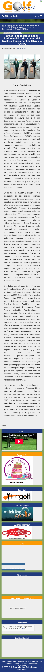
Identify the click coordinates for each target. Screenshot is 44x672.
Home (4, 662)
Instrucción (37, 662)
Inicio (4, 25)
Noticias (11, 25)
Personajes (33, 663)
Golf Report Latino (10, 16)
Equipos (24, 663)
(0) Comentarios (20, 48)
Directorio (12, 662)
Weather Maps (19, 568)
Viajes (16, 663)
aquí (23, 628)
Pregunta (22, 665)
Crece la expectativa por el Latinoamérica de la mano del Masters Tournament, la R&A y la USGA (22, 39)
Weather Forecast (9, 568)
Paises (29, 662)
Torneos (9, 663)
